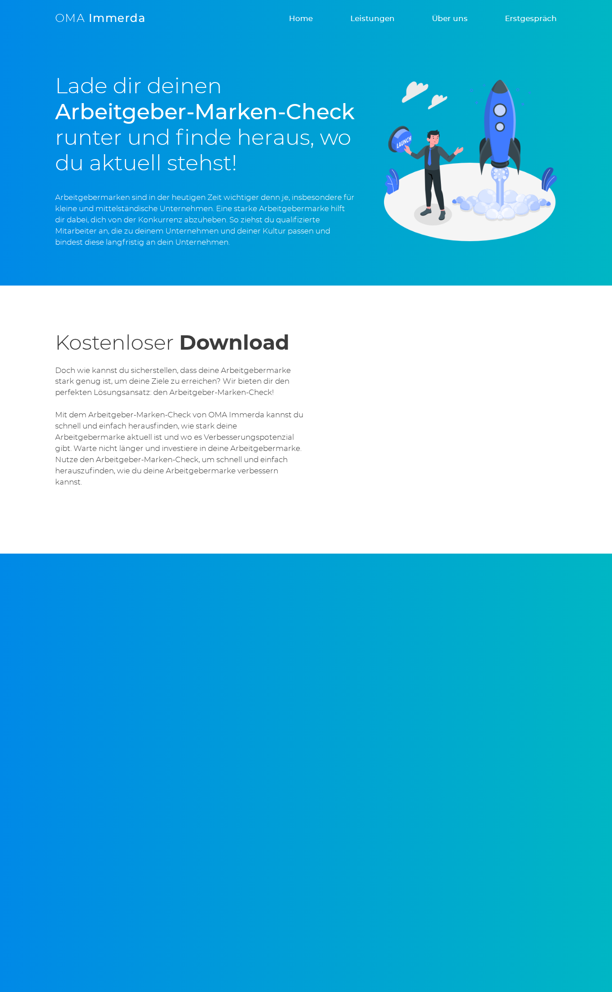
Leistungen (372, 18)
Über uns (450, 18)
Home (301, 18)
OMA (100, 18)
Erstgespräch (531, 18)
